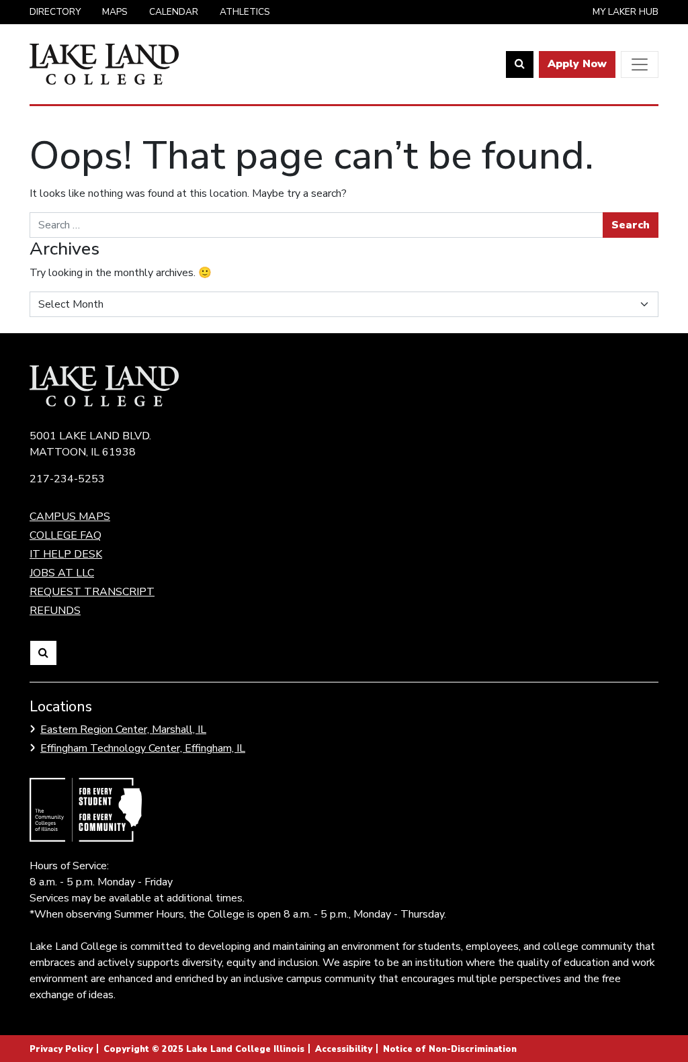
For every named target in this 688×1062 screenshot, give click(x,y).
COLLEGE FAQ (65, 535)
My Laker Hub (625, 11)
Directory (55, 11)
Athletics (245, 11)
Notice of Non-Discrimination (450, 1049)
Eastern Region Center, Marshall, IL (123, 729)
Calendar (173, 11)
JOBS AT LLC (62, 573)
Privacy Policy (61, 1049)
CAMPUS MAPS (70, 516)
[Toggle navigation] (639, 64)
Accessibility (343, 1049)
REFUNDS (55, 610)
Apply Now (577, 63)
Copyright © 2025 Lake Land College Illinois (203, 1049)
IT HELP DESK (66, 554)
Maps (115, 11)
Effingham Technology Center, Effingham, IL (142, 748)
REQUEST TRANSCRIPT (92, 591)
